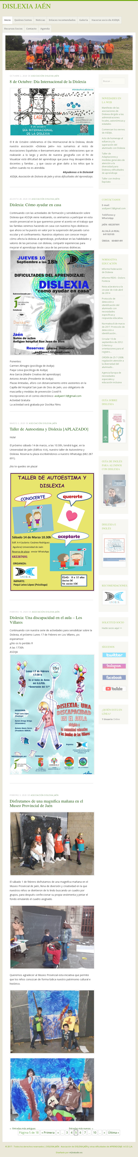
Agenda (45, 28)
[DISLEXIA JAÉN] (69, 52)
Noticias (40, 20)
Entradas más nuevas (81, 1128)
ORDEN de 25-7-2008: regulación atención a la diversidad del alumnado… (113, 362)
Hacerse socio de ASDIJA (105, 20)
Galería (83, 20)
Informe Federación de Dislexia (112, 270)
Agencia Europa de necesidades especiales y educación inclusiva (112, 377)
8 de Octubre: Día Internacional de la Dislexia (48, 81)
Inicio (7, 20)
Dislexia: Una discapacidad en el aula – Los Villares (46, 620)
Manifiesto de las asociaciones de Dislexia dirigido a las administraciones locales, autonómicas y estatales (113, 115)
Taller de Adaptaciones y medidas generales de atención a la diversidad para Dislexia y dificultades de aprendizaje (113, 163)
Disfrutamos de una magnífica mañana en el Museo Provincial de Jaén (46, 803)
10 (94, 1133)
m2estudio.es (75, 1152)
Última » (113, 1133)
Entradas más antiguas (22, 1128)
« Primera (48, 1133)
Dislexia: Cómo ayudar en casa (35, 204)
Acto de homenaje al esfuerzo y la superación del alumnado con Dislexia (113, 143)
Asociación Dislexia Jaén (45, 75)
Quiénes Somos (23, 20)
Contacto (31, 28)
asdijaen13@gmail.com (67, 396)
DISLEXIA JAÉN (26, 5)
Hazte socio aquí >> (112, 628)
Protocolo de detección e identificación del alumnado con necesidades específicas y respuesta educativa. (112, 308)
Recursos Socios (13, 28)
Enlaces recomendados (62, 20)
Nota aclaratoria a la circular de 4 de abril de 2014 (112, 290)
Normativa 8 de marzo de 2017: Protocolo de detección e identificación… (113, 328)
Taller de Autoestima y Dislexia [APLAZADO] (49, 429)
